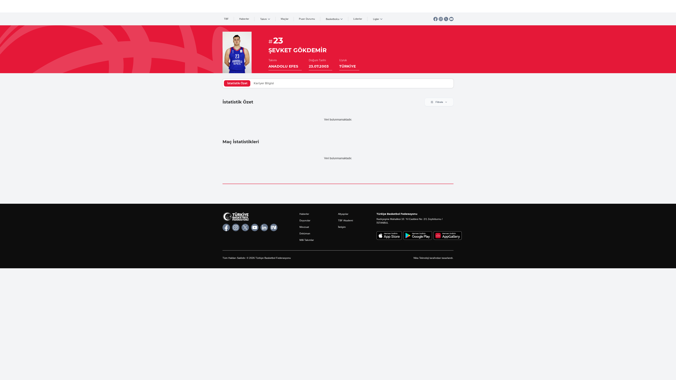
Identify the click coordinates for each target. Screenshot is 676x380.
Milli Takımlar (306, 240)
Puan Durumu (307, 18)
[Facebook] (435, 19)
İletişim (342, 227)
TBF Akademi (345, 220)
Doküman (304, 233)
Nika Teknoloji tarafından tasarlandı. (433, 257)
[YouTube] (451, 19)
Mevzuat (304, 227)
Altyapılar (343, 214)
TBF (226, 18)
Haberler (244, 18)
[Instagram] (441, 19)
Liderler (357, 18)
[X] (446, 19)
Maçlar (285, 18)
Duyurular (304, 220)
